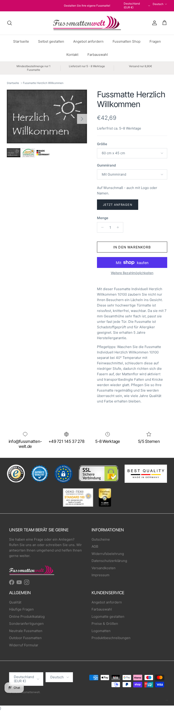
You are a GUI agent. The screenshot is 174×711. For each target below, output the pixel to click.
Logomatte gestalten (108, 616)
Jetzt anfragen (117, 204)
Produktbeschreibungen (111, 638)
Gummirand (106, 165)
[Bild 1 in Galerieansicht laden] (47, 117)
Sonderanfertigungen (26, 623)
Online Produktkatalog (27, 616)
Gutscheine (101, 539)
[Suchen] (9, 23)
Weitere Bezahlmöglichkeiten (132, 273)
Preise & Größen (105, 623)
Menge (102, 218)
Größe (102, 144)
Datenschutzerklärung (109, 561)
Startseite (21, 41)
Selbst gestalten (51, 41)
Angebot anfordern (88, 41)
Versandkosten (104, 568)
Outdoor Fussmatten (25, 638)
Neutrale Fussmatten (25, 631)
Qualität (15, 602)
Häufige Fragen (21, 609)
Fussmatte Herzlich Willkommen (43, 83)
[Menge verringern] (101, 227)
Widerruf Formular (23, 645)
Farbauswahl (97, 54)
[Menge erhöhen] (119, 227)
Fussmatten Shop (126, 41)
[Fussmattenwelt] (87, 23)
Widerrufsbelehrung (108, 554)
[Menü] (166, 701)
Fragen (155, 41)
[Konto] (153, 23)
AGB (95, 546)
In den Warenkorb (132, 247)
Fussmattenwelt (29, 692)
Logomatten (101, 631)
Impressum (100, 575)
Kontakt (72, 54)
